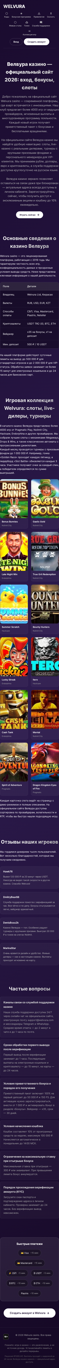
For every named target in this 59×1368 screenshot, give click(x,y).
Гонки (26, 26)
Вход (16, 41)
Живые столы (15, 26)
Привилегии (39, 17)
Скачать (51, 17)
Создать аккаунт (37, 41)
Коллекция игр (29, 34)
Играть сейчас (28, 215)
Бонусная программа (21, 17)
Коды (6, 17)
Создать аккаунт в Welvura (27, 1313)
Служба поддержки (41, 26)
